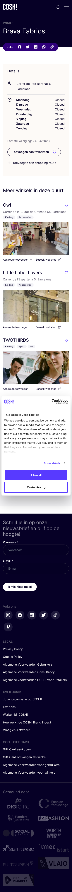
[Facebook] (20, 47)
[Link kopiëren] (52, 47)
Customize (34, 487)
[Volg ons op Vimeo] (8, 627)
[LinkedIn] (36, 47)
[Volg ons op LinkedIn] (31, 615)
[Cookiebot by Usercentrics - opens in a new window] (52, 401)
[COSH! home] (10, 7)
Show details (52, 463)
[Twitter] (28, 47)
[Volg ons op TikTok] (55, 615)
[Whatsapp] (44, 47)
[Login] (58, 6)
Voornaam (10, 542)
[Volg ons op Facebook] (20, 615)
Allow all (36, 475)
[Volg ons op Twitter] (43, 615)
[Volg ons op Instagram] (8, 615)
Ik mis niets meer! (20, 587)
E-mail (8, 560)
